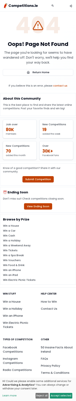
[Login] (71, 6)
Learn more (9, 395)
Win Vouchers (12, 260)
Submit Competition (38, 179)
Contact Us (49, 309)
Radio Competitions (17, 370)
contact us (60, 85)
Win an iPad (10, 275)
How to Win (49, 302)
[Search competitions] (52, 5)
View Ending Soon (38, 206)
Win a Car (9, 230)
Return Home (41, 72)
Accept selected (61, 395)
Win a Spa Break (13, 255)
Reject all (42, 395)
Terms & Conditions (55, 373)
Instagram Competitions (13, 361)
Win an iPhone (12, 270)
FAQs (44, 359)
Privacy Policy (50, 366)
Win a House (11, 226)
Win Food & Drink (14, 265)
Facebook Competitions (13, 349)
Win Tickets (10, 250)
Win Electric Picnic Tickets (19, 280)
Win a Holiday (12, 240)
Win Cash (9, 235)
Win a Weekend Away (17, 245)
